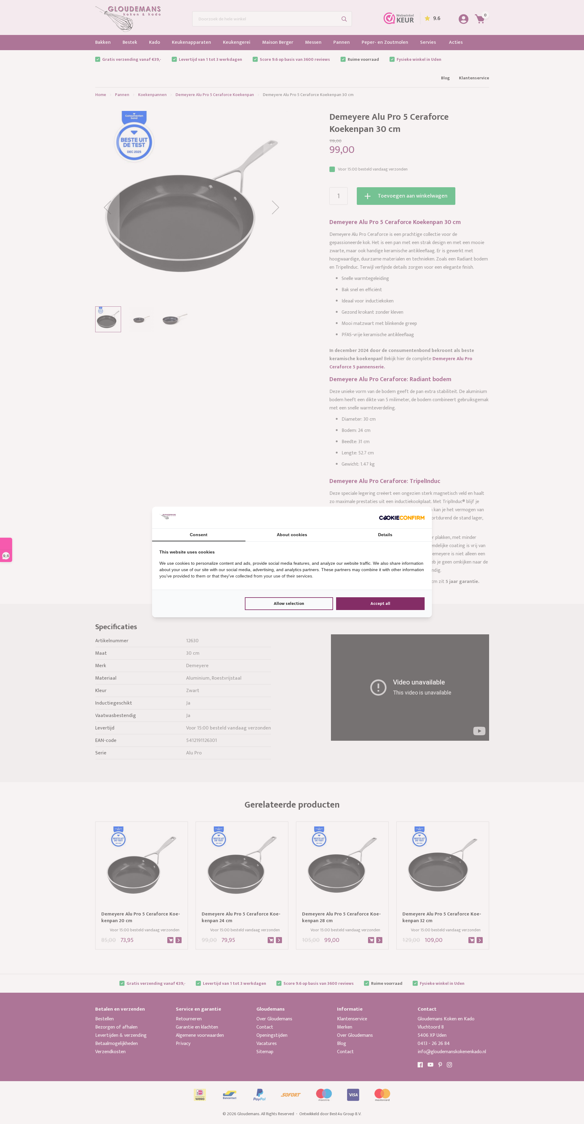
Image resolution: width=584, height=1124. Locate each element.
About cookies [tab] (292, 534)
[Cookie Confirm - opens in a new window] (402, 517)
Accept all (380, 603)
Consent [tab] (198, 534)
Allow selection (289, 603)
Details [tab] (385, 534)
